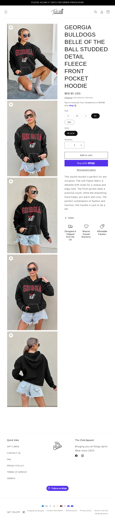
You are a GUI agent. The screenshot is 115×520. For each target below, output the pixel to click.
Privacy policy (86, 511)
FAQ (9, 459)
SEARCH (11, 478)
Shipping (68, 97)
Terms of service (101, 511)
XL (95, 116)
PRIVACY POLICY (15, 465)
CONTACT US (14, 453)
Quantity (68, 139)
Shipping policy (101, 514)
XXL (69, 122)
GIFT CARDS (13, 446)
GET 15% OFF (13, 512)
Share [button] (71, 218)
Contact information (55, 511)
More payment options (86, 170)
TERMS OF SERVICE (17, 472)
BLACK (71, 133)
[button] (6, 12)
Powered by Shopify (35, 511)
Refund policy (71, 511)
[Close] (24, 512)
